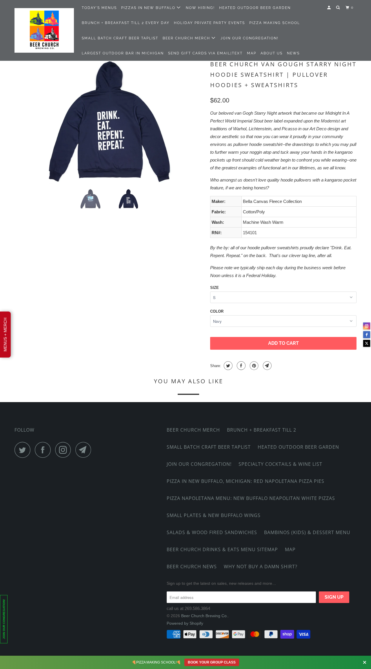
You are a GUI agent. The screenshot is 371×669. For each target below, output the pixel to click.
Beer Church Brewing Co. (204, 615)
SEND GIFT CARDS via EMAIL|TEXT (205, 53)
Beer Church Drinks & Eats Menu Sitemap (222, 549)
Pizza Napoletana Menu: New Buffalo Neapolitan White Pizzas (251, 498)
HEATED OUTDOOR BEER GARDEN (255, 8)
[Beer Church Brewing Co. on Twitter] (24, 450)
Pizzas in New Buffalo (149, 8)
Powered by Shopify (185, 623)
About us (272, 53)
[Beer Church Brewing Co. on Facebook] (44, 450)
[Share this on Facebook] (240, 365)
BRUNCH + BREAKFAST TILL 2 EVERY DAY (126, 23)
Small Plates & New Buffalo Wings (214, 515)
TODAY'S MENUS (99, 8)
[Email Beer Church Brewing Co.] (84, 450)
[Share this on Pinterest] (253, 365)
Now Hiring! (200, 8)
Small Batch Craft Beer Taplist (120, 38)
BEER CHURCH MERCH (187, 38)
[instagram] (366, 325)
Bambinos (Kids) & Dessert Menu (307, 532)
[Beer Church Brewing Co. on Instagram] (64, 450)
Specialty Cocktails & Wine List (280, 464)
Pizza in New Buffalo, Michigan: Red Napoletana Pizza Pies (245, 481)
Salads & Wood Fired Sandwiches (212, 532)
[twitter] (366, 343)
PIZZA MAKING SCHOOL (274, 23)
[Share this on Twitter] (227, 365)
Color (216, 311)
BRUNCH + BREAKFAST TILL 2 (261, 430)
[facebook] (366, 334)
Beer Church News (192, 566)
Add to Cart (283, 343)
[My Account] (329, 7)
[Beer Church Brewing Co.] (44, 30)
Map (251, 53)
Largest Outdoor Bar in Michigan (123, 53)
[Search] (338, 7)
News (293, 53)
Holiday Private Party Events (209, 23)
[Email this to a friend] (266, 365)
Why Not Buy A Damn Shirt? (260, 566)
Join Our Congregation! (250, 38)
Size (214, 287)
